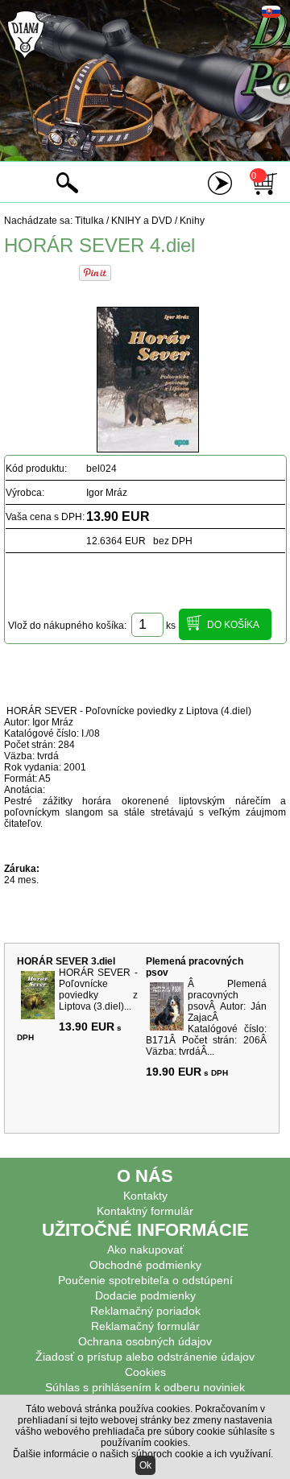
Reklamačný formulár (145, 1326)
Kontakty (145, 1195)
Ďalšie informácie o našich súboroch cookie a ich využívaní (142, 1454)
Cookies (145, 1371)
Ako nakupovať (145, 1249)
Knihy (192, 220)
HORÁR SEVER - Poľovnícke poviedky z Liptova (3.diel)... (98, 989)
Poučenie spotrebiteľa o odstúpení (145, 1280)
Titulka (89, 220)
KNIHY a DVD (141, 220)
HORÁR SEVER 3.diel (66, 961)
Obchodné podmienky (145, 1264)
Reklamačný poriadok (145, 1310)
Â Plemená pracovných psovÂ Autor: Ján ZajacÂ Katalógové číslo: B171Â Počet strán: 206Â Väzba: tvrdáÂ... (206, 1017)
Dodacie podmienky (145, 1295)
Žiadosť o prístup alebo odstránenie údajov (145, 1356)
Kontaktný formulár (145, 1210)
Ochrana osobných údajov (145, 1341)
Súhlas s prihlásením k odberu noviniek (145, 1387)
